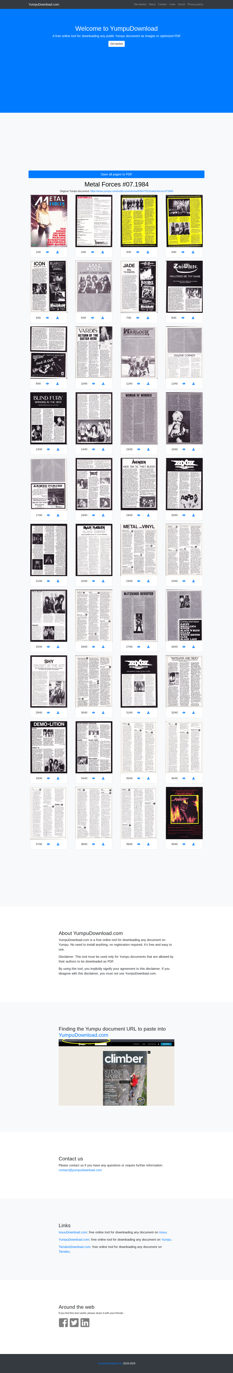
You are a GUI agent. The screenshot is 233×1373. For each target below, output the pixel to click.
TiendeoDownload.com (75, 1247)
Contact (162, 4)
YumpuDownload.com (44, 4)
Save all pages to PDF (116, 174)
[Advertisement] (116, 71)
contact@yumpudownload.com (80, 1170)
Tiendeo (64, 1251)
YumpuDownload (134, 28)
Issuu (163, 1232)
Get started (140, 4)
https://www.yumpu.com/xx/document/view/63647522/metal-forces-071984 (131, 191)
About (152, 4)
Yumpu (120, 36)
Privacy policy (195, 4)
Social (181, 4)
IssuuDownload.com (73, 1232)
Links (172, 4)
